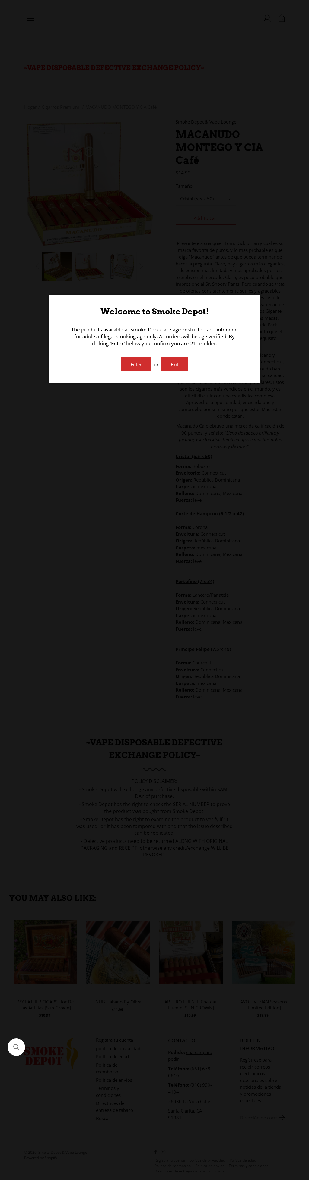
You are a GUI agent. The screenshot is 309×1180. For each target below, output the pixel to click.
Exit (174, 364)
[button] (16, 1047)
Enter (136, 364)
